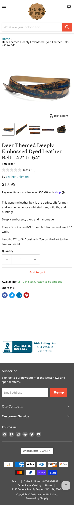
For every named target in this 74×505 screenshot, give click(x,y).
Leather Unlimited (17, 177)
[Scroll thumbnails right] (69, 130)
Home (6, 38)
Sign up (58, 392)
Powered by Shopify (37, 498)
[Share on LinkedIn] (19, 295)
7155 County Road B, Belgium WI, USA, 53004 (37, 489)
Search (15, 481)
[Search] (67, 27)
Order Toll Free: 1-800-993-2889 (41, 481)
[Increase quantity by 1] (35, 259)
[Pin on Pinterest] (26, 295)
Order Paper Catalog (29, 485)
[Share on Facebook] (5, 295)
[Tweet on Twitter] (12, 295)
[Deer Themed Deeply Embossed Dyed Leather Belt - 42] (8, 129)
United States (35, 450)
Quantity (7, 251)
